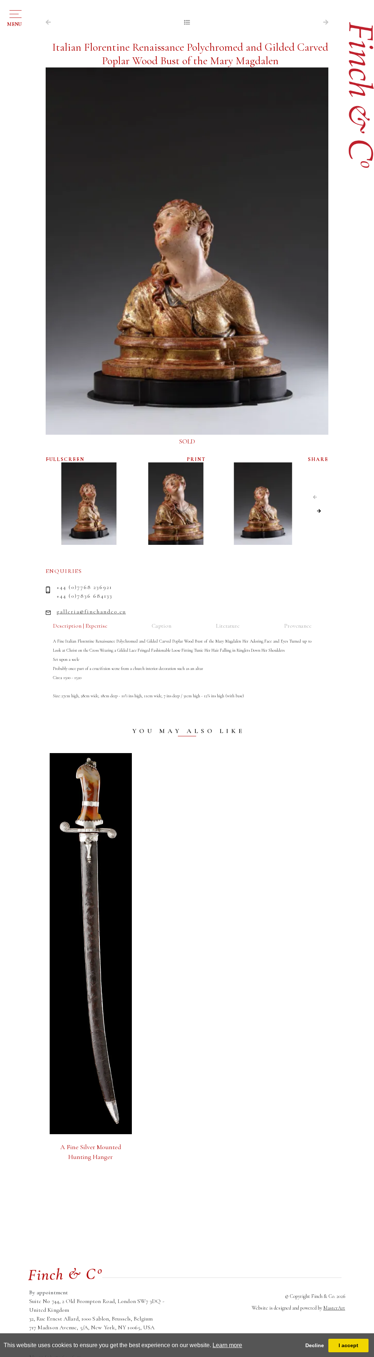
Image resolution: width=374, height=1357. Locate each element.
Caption (161, 625)
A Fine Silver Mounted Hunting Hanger (90, 1152)
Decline (314, 1345)
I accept (348, 1345)
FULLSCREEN (65, 459)
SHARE (318, 459)
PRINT (196, 459)
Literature (228, 625)
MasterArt (334, 1308)
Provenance (298, 625)
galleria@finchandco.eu (91, 611)
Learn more (227, 1345)
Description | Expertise (80, 625)
